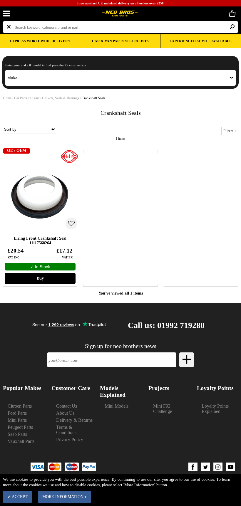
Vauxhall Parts (21, 441)
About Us (65, 413)
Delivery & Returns (74, 420)
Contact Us (66, 406)
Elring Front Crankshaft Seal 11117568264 (40, 240)
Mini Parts (17, 420)
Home (7, 98)
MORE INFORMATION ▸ (64, 497)
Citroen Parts (20, 406)
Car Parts (20, 98)
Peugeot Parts (20, 427)
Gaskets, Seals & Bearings (60, 98)
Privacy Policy (69, 439)
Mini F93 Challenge (162, 409)
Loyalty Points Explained (215, 409)
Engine (34, 98)
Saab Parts (17, 434)
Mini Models (116, 406)
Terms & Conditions (66, 430)
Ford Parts (17, 413)
